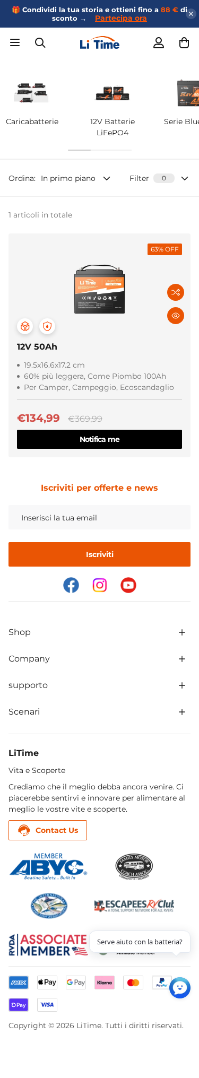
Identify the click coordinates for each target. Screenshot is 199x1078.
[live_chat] (180, 987)
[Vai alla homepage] (99, 42)
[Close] (191, 13)
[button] (184, 42)
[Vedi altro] (182, 632)
